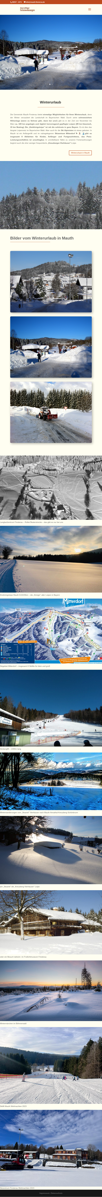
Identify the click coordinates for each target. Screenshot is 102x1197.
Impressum (44, 1193)
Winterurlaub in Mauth (80, 153)
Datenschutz (56, 1193)
